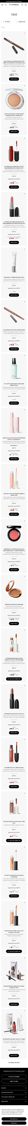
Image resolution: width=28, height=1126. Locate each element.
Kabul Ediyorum (14, 1119)
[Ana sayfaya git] (14, 4)
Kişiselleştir (14, 1123)
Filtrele (7, 21)
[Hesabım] (22, 5)
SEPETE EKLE (14, 79)
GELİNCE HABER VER (14, 679)
